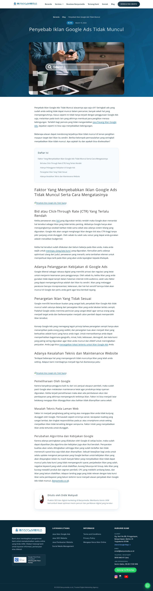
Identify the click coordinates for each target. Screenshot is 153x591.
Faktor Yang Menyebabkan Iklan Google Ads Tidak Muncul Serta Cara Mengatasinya (73, 159)
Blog (113, 4)
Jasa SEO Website (59, 538)
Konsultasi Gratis (129, 4)
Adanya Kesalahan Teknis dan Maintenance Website (60, 176)
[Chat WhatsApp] (147, 585)
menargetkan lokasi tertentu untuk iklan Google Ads (83, 344)
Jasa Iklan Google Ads (61, 534)
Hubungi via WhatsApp (125, 570)
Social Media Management (63, 546)
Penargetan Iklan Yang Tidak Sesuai (53, 172)
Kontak (105, 4)
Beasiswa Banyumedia (75, 4)
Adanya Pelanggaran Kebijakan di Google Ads (57, 167)
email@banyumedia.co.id (124, 551)
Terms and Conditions (92, 534)
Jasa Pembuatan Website (62, 542)
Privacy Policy (89, 538)
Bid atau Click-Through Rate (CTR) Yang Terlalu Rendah (61, 163)
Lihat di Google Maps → (122, 545)
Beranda (48, 4)
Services (58, 4)
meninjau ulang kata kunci (58, 250)
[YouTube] (126, 576)
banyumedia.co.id (60, 480)
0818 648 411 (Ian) (121, 558)
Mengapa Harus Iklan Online (94, 542)
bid (58, 220)
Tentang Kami (93, 4)
